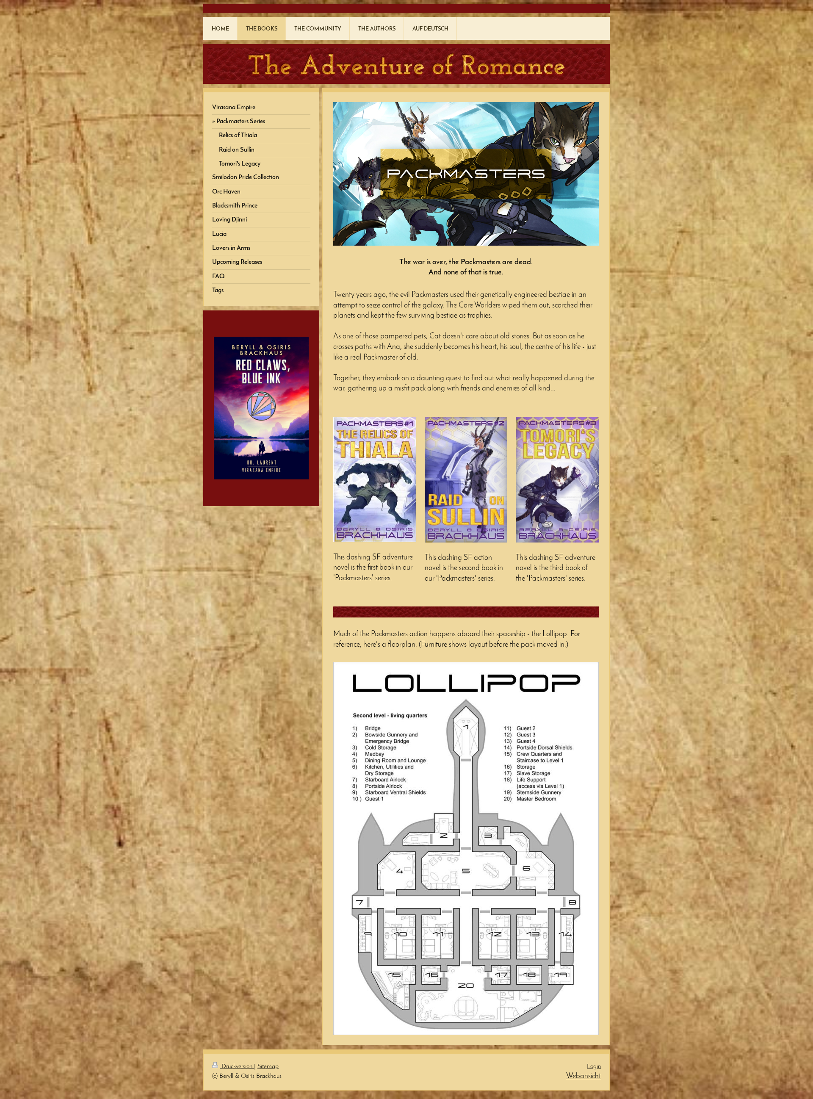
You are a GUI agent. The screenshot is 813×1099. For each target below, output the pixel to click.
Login (594, 1066)
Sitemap (268, 1066)
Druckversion (237, 1066)
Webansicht (583, 1076)
